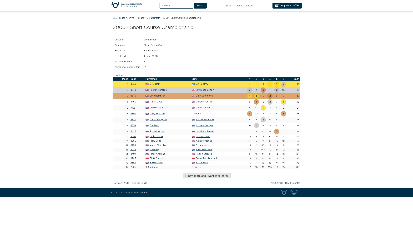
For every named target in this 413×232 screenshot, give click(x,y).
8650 (133, 141)
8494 (133, 154)
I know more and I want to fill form (206, 175)
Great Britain (150, 40)
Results (250, 5)
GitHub (144, 192)
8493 (133, 136)
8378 (133, 120)
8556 (133, 114)
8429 (133, 131)
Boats (229, 5)
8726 (133, 145)
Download (118, 75)
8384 (133, 163)
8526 (133, 125)
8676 (133, 96)
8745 (133, 158)
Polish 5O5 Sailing (295, 192)
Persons (239, 5)
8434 (133, 150)
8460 (133, 102)
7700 (133, 167)
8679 (133, 90)
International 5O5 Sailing (285, 192)
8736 (133, 84)
